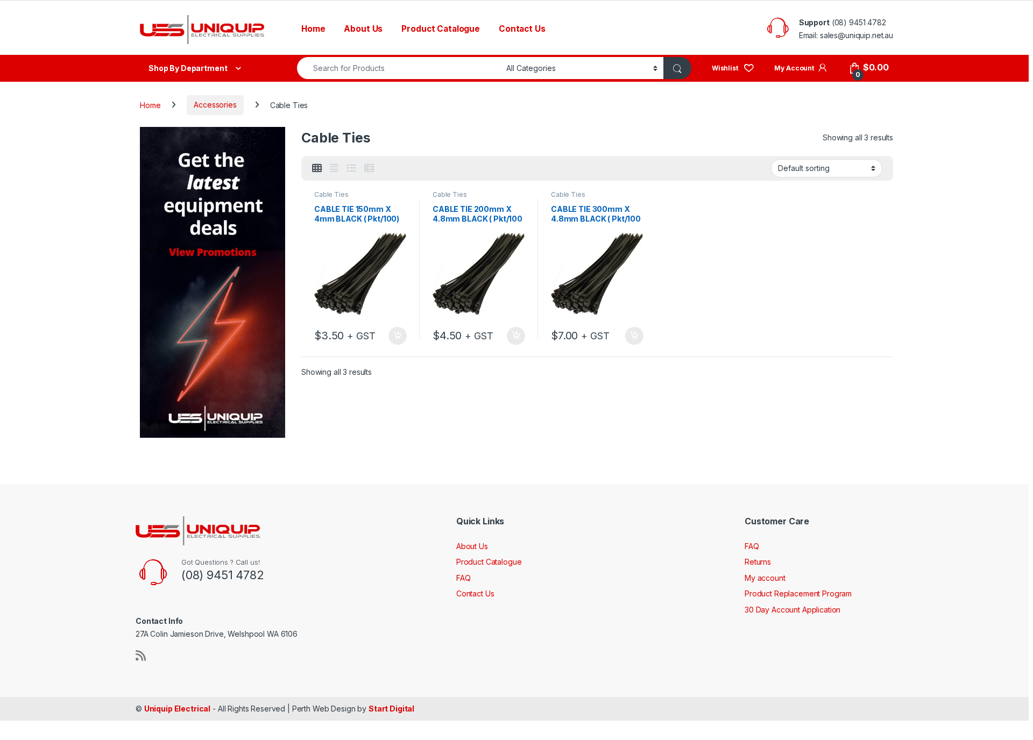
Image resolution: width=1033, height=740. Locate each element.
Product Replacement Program (798, 593)
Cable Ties (331, 194)
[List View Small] (369, 168)
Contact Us (522, 29)
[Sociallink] (141, 655)
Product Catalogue (440, 29)
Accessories (215, 104)
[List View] (351, 168)
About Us (363, 29)
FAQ (463, 577)
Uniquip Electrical (177, 708)
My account (765, 577)
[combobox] (398, 68)
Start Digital (391, 708)
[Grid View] (317, 168)
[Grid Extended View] (334, 168)
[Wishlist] (733, 67)
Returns (758, 561)
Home (313, 29)
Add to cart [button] (397, 336)
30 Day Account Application (792, 609)
